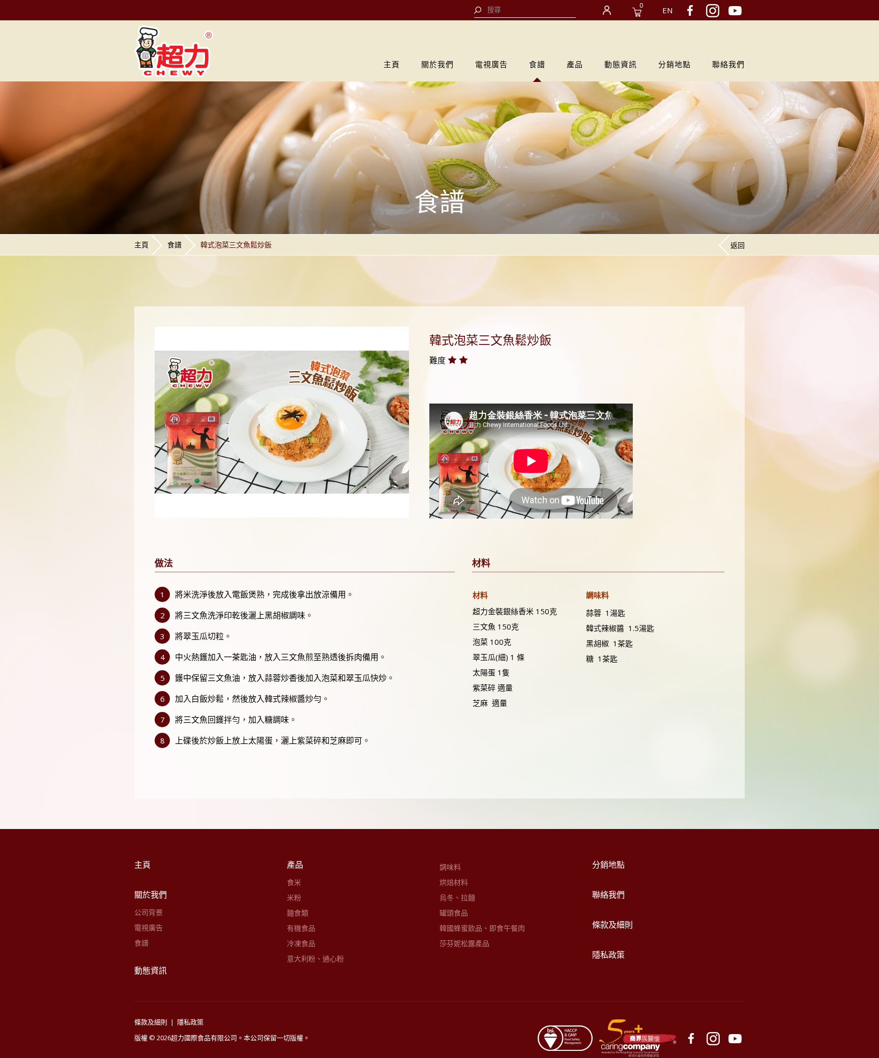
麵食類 (297, 913)
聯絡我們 (728, 64)
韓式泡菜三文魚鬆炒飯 (236, 244)
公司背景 (148, 912)
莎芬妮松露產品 (464, 943)
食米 (294, 882)
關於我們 (437, 64)
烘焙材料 (454, 882)
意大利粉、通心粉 (315, 958)
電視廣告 (491, 64)
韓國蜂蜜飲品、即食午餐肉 (482, 928)
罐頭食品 (454, 913)
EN (667, 10)
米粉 (294, 897)
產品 (575, 64)
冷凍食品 (301, 943)
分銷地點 (674, 64)
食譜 (537, 64)
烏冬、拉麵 (457, 897)
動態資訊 (620, 64)
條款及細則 (612, 924)
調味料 (450, 867)
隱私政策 (608, 954)
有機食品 (301, 928)
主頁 (392, 64)
